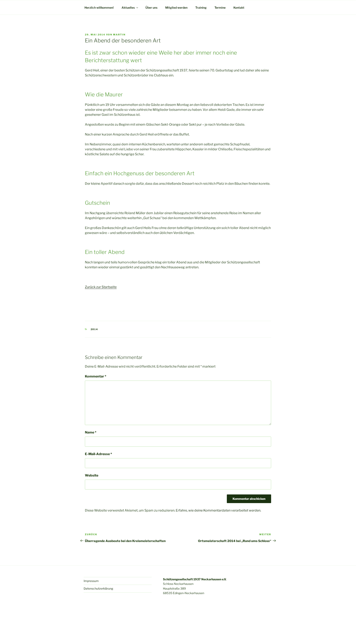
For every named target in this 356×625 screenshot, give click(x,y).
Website (91, 475)
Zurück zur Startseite (101, 287)
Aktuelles (128, 7)
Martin (119, 34)
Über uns (151, 7)
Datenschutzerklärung (98, 588)
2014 (94, 329)
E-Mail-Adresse (98, 454)
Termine (220, 7)
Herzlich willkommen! (99, 7)
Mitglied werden (176, 7)
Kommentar (95, 376)
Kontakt (238, 7)
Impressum (91, 581)
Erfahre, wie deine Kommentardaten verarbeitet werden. (218, 510)
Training (201, 7)
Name (90, 432)
